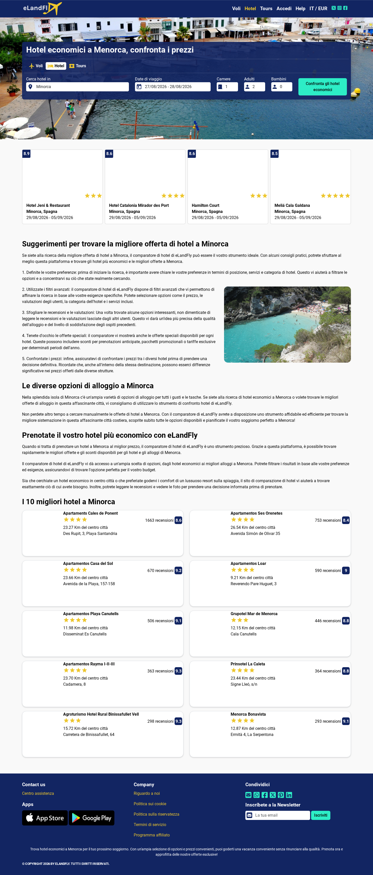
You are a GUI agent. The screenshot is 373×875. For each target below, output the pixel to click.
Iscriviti (320, 815)
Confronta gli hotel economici (323, 86)
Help (301, 8)
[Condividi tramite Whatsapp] (256, 798)
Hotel (250, 8)
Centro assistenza (38, 793)
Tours (266, 8)
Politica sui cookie (150, 803)
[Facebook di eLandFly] (346, 8)
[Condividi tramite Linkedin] (289, 798)
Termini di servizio (150, 824)
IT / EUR (318, 8)
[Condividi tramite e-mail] (248, 798)
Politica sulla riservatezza (156, 814)
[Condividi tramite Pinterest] (281, 798)
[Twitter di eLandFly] (334, 8)
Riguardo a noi (147, 793)
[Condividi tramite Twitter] (273, 798)
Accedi (284, 8)
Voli (236, 8)
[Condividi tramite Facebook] (265, 798)
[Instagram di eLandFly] (340, 8)
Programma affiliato (152, 835)
